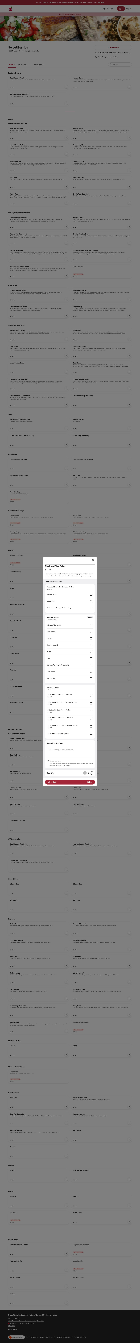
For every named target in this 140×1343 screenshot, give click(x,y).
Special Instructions (55, 743)
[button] (70, 782)
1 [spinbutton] (88, 773)
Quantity (50, 773)
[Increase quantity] (91, 773)
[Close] (93, 560)
